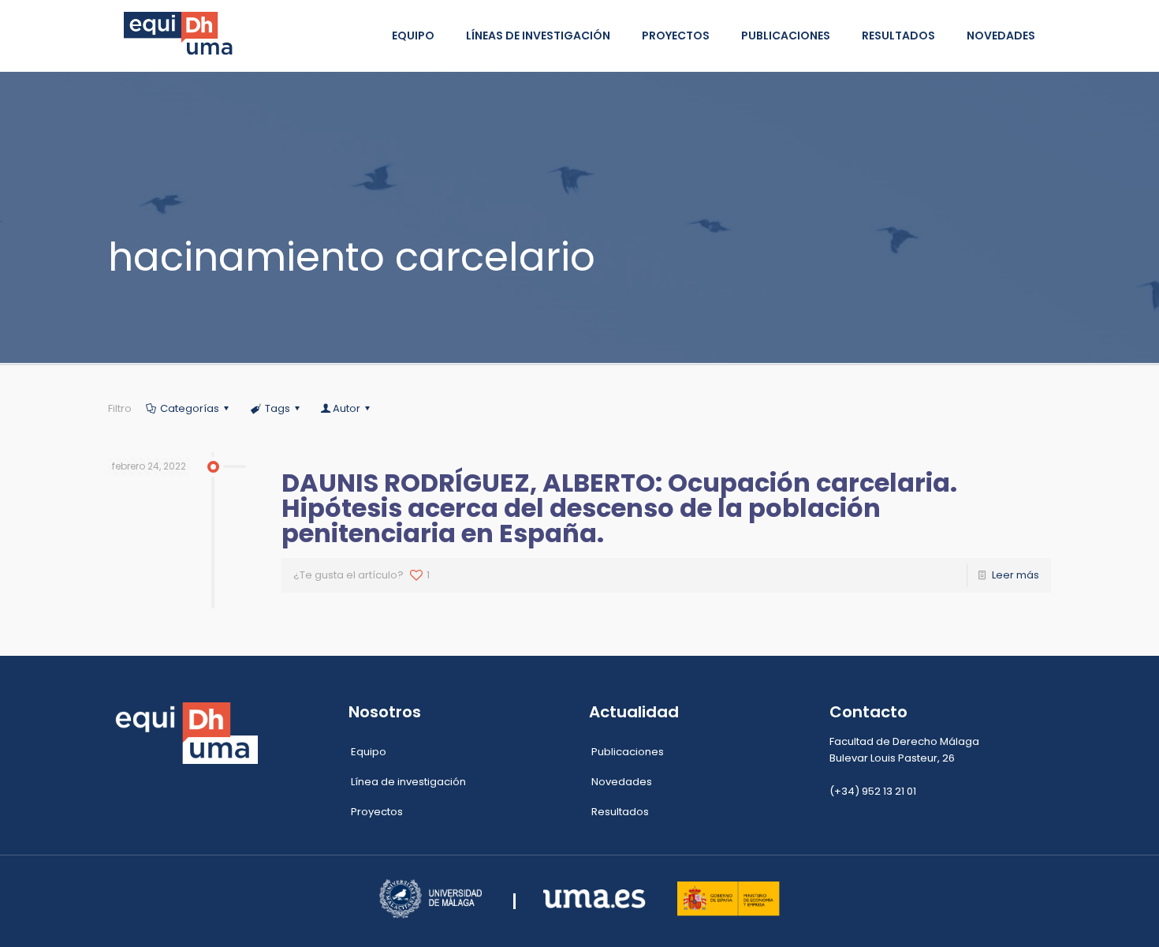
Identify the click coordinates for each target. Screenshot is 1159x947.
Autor (346, 408)
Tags (277, 408)
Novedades (621, 781)
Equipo (368, 751)
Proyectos (377, 811)
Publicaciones (627, 751)
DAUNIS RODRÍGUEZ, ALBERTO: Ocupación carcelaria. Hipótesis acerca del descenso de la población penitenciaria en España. (619, 508)
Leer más (1015, 574)
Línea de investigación (408, 781)
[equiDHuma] (181, 35)
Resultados (620, 811)
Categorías (189, 408)
